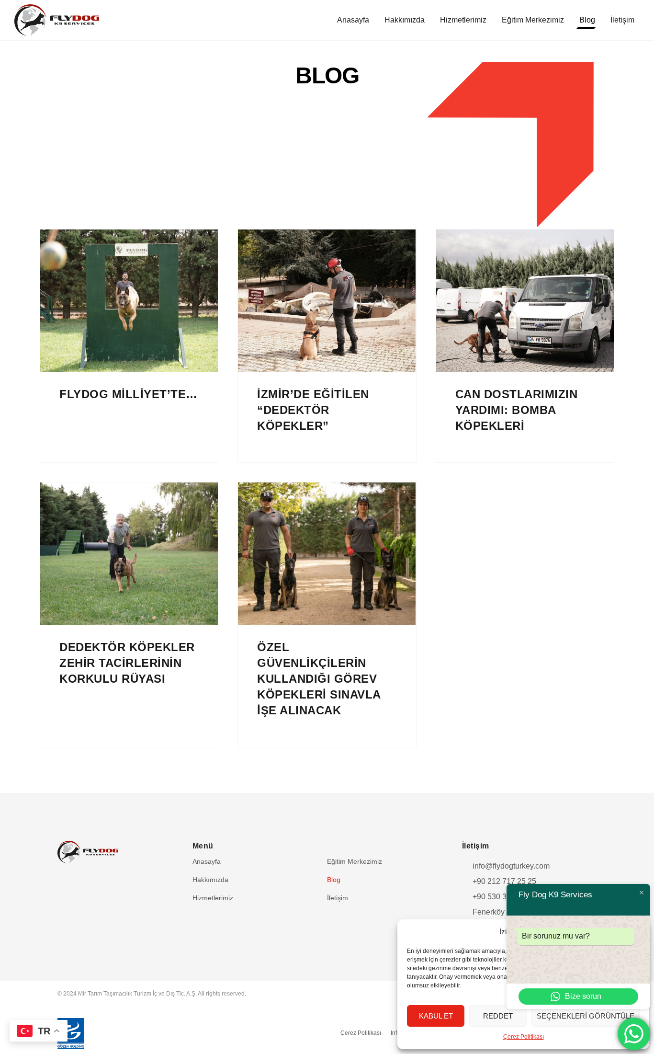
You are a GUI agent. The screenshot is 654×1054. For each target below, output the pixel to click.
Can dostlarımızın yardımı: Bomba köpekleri (516, 410)
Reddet (498, 1016)
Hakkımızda (404, 20)
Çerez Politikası (523, 1036)
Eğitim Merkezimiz (533, 20)
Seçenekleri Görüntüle (585, 1016)
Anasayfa (353, 20)
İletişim (622, 20)
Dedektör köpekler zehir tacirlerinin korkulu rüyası (127, 663)
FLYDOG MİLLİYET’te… (128, 394)
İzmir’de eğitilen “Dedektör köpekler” (313, 410)
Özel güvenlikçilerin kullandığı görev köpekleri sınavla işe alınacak (319, 679)
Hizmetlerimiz (463, 20)
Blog (587, 20)
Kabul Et (436, 1016)
